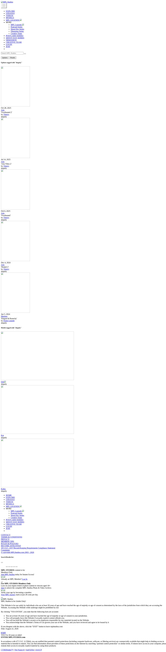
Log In (24, 579)
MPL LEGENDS (13, 20)
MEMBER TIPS (7, 541)
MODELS (10, 18)
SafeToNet (30, 650)
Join (2, 588)
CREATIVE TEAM (14, 42)
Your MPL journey (8, 595)
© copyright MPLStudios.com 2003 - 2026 (17, 552)
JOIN (8, 47)
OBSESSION (11, 40)
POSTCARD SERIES (14, 36)
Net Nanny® (20, 650)
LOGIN (9, 44)
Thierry (6, 114)
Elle (2, 382)
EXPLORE (10, 11)
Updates (5, 58)
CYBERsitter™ (7, 650)
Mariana (4, 316)
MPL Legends (16, 25)
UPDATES (10, 13)
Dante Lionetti (8, 321)
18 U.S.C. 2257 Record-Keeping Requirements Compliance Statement (28, 548)
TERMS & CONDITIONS (11, 537)
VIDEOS (9, 15)
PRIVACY (5, 539)
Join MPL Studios (8, 574)
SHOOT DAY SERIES (15, 38)
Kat (2, 435)
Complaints (5, 550)
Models (12, 58)
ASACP (38, 650)
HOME (9, 495)
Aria (2, 110)
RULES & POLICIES (9, 544)
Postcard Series (16, 27)
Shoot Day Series (17, 29)
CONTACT (5, 535)
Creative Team (16, 33)
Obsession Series (17, 31)
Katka (3, 489)
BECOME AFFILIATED (11, 546)
